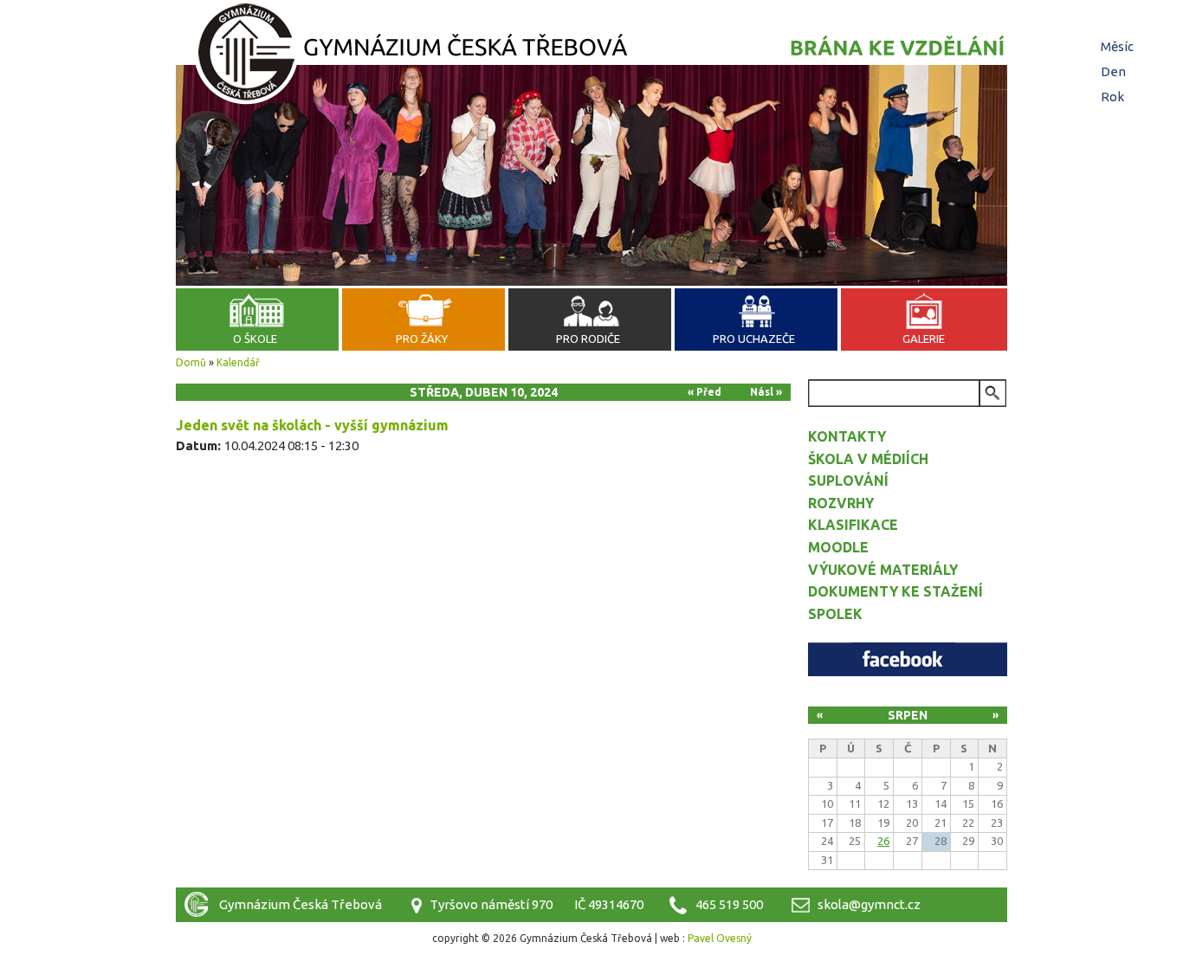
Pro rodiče (588, 338)
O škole (255, 338)
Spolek (835, 614)
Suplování (848, 480)
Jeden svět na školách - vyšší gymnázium (312, 425)
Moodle (838, 547)
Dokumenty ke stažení (895, 591)
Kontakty (847, 436)
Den (1115, 71)
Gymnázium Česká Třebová (591, 56)
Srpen (908, 715)
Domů (191, 362)
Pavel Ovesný (720, 938)
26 (883, 841)
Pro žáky (422, 338)
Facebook (907, 659)
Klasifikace (853, 524)
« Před (704, 391)
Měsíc (1117, 46)
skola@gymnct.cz (869, 904)
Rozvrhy (841, 503)
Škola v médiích (868, 459)
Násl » (766, 391)
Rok (1112, 96)
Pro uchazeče (754, 338)
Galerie (923, 338)
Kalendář (238, 362)
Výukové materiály (883, 570)
